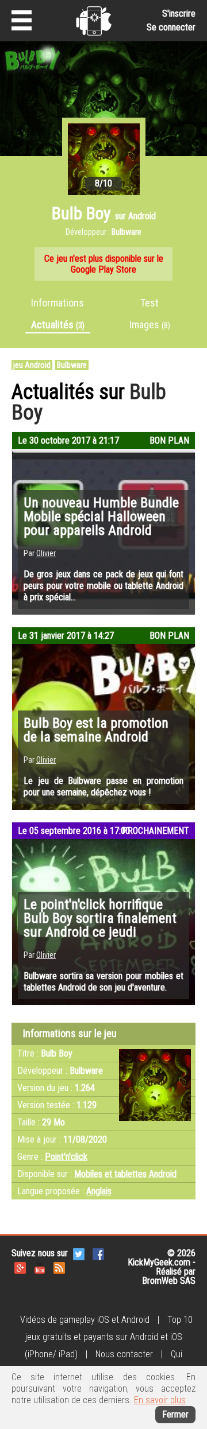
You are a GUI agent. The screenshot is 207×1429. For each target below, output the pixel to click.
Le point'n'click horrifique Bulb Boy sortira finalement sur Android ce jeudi (100, 918)
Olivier (46, 553)
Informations (57, 303)
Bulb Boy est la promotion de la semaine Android (96, 730)
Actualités (58, 325)
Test (149, 303)
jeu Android (32, 365)
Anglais (99, 1191)
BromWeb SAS (168, 1280)
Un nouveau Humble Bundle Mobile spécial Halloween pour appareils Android (101, 516)
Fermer (175, 1414)
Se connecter (171, 27)
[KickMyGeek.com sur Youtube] (40, 1266)
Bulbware (72, 365)
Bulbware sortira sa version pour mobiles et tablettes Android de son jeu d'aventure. (103, 981)
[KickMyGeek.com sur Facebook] (98, 1253)
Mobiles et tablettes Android (125, 1173)
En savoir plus (160, 1400)
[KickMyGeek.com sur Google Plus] (20, 1266)
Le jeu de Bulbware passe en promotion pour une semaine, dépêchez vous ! (103, 786)
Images (149, 325)
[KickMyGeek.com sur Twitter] (79, 1253)
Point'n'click (66, 1156)
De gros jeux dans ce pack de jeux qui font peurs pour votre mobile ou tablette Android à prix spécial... (103, 586)
